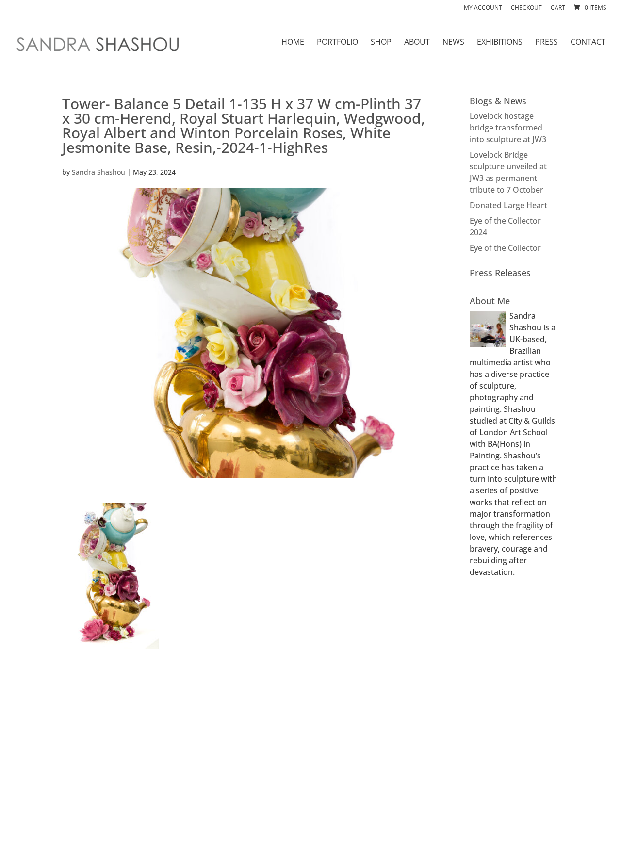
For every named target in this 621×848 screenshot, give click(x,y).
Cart (558, 8)
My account (483, 8)
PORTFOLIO (337, 42)
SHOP (381, 42)
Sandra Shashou (98, 172)
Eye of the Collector (505, 248)
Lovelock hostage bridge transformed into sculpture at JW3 (508, 128)
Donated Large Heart (508, 205)
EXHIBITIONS (500, 42)
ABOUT (417, 42)
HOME (292, 42)
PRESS (546, 42)
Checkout (526, 8)
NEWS (453, 42)
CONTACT (588, 42)
